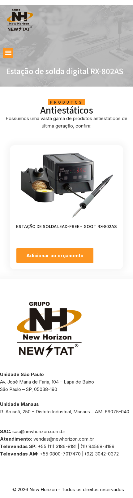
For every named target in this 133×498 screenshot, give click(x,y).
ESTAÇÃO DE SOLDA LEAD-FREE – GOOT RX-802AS (66, 226)
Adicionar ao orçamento (55, 255)
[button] (8, 53)
